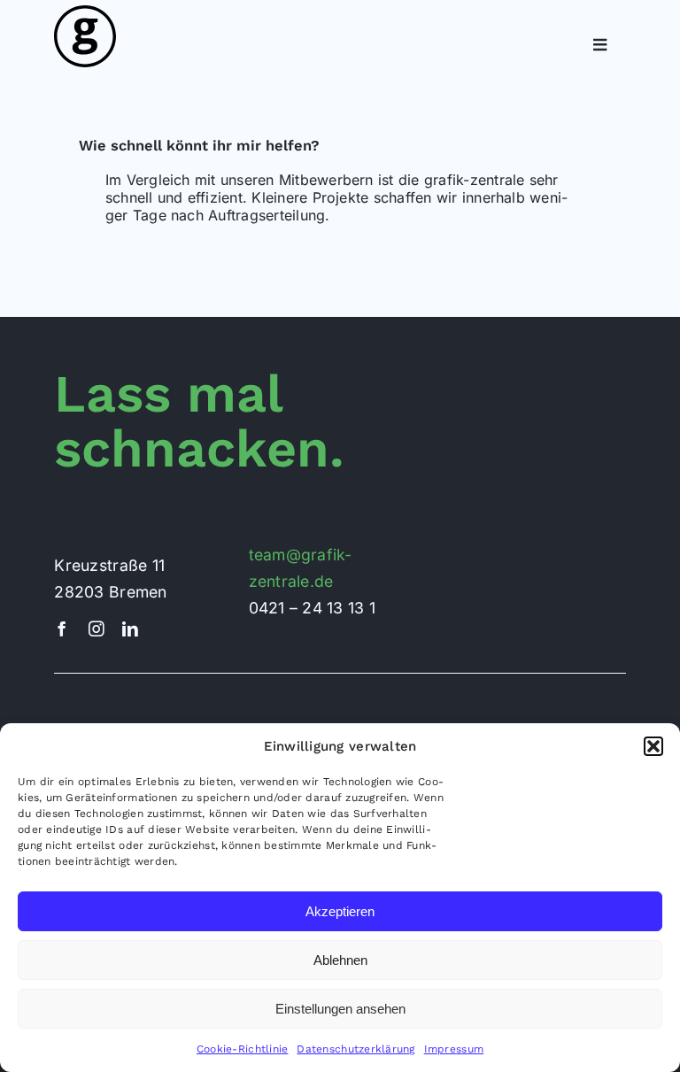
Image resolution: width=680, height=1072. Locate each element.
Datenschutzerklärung (355, 1049)
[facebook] (62, 629)
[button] (653, 746)
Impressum (453, 1049)
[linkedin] (130, 629)
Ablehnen (340, 960)
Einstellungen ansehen (340, 1008)
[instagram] (96, 629)
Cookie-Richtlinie (243, 1049)
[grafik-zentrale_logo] (85, 12)
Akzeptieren (340, 911)
